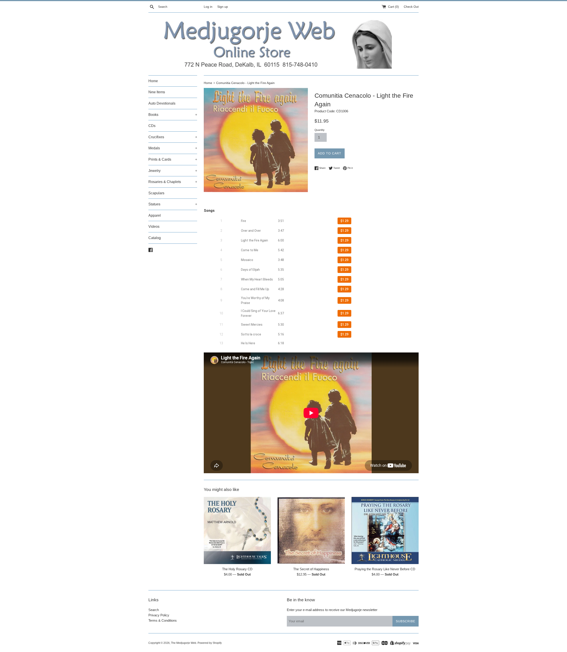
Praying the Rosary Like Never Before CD (385, 569)
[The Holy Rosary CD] (237, 530)
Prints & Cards (172, 159)
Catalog (154, 238)
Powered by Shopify (210, 642)
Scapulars (156, 193)
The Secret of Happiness (311, 569)
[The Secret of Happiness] (311, 530)
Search (153, 610)
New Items (156, 92)
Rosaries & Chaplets (172, 182)
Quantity (319, 130)
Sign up (222, 6)
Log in (208, 6)
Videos (153, 226)
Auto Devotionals (161, 103)
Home (153, 81)
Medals (172, 148)
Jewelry (172, 171)
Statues (172, 204)
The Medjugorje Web (183, 642)
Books (172, 115)
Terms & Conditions (162, 620)
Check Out (411, 6)
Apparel (154, 215)
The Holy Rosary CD (237, 569)
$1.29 (344, 221)
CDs (151, 126)
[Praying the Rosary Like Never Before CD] (385, 530)
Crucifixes (172, 137)
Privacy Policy (158, 615)
